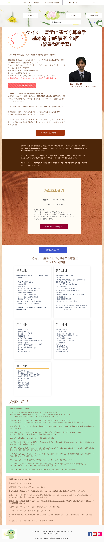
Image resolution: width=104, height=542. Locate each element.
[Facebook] (90, 534)
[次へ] (93, 16)
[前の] (11, 16)
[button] (100, 22)
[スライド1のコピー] (52, 23)
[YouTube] (95, 534)
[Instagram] (100, 534)
